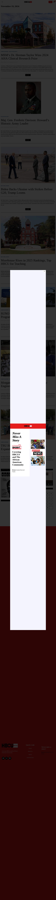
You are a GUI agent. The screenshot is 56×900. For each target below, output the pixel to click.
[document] (28, 450)
